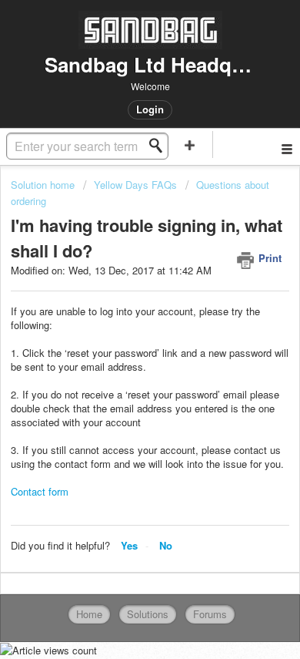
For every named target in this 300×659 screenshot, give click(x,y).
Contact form (39, 491)
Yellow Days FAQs (135, 184)
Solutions (147, 614)
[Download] (121, 316)
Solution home (44, 184)
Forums (210, 614)
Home (89, 614)
